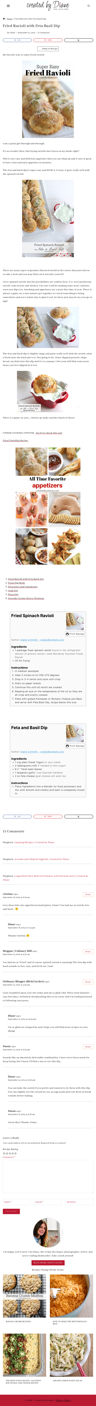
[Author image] (4, 33)
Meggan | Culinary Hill (17, 951)
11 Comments (44, 33)
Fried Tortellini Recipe (15, 440)
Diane (12, 33)
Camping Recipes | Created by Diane (34, 842)
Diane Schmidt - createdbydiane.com (42, 639)
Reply (88, 894)
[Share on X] (78, 40)
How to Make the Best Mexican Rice (70, 1323)
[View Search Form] (88, 6)
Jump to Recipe (49, 48)
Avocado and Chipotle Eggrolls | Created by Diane (41, 859)
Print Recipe (76, 634)
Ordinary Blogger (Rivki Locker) (23, 981)
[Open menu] (8, 5)
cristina (8, 894)
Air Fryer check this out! (49, 433)
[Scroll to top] (90, 1396)
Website (71, 1202)
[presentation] (24, 1296)
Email (39, 1202)
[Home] (4, 19)
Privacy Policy (63, 1400)
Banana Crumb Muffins (18, 1322)
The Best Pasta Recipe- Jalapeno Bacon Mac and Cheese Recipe (23, 1382)
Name (8, 1202)
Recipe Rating (10, 1149)
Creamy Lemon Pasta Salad (67, 1381)
